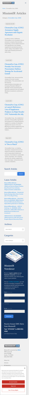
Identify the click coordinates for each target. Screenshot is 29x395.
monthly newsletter (13, 282)
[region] (13, 380)
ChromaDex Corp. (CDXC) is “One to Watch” (14, 143)
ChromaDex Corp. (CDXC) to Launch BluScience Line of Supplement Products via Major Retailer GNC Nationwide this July (14, 109)
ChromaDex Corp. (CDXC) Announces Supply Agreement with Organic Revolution (14, 31)
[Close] (24, 368)
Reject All (13, 386)
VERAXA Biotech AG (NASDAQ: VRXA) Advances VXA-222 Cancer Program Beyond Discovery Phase (13, 217)
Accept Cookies (13, 382)
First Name (6, 298)
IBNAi (19, 350)
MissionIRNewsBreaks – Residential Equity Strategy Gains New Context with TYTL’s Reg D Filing (14, 194)
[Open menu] (26, 3)
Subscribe (8, 316)
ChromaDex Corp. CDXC (14, 18)
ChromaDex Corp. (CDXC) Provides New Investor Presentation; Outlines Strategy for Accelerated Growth (14, 69)
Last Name (6, 303)
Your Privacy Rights (13, 390)
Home (3, 8)
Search (21, 174)
